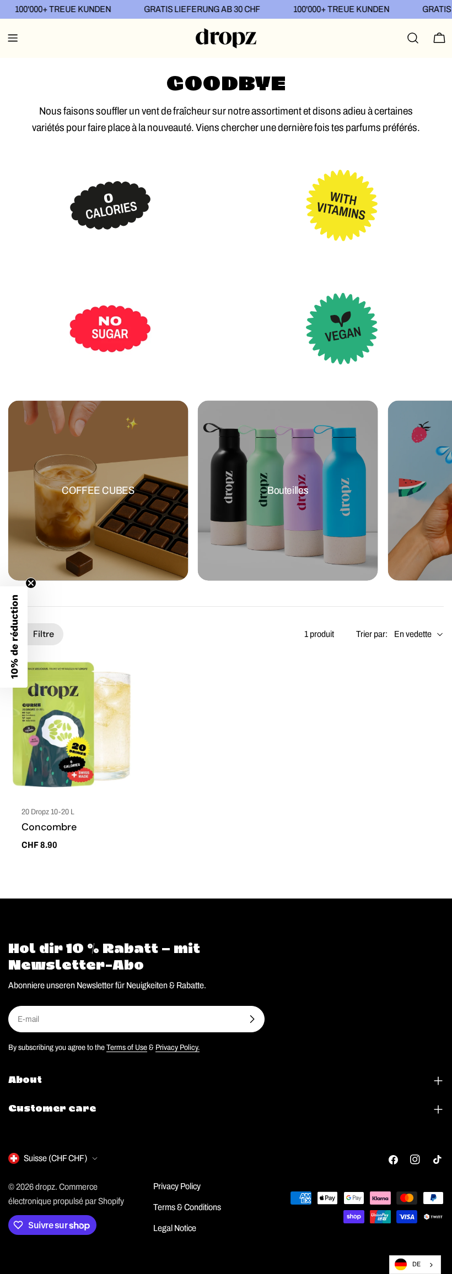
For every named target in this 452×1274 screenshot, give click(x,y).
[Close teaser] (30, 583)
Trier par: (372, 634)
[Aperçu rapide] (126, 682)
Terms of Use (126, 1047)
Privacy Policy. (177, 1047)
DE (416, 1264)
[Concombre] (75, 725)
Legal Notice (174, 1228)
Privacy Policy (177, 1186)
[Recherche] (413, 38)
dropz (45, 1186)
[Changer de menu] (13, 38)
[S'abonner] (251, 1019)
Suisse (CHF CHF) (55, 1158)
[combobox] (415, 1264)
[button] (14, 637)
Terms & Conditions (187, 1207)
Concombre (49, 827)
